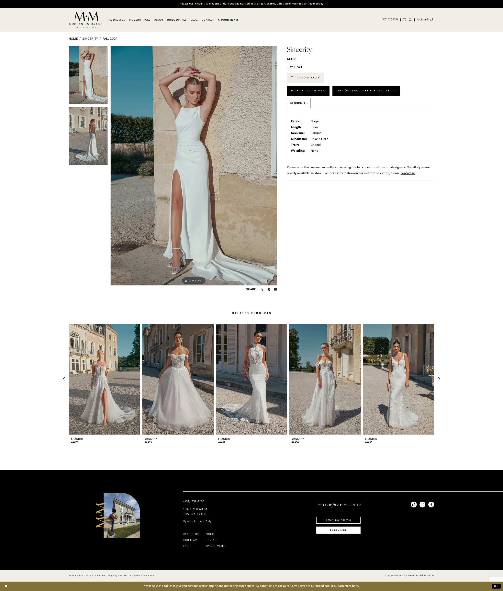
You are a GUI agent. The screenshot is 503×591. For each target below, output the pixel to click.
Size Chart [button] (295, 67)
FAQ (185, 546)
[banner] (86, 20)
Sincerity (90, 38)
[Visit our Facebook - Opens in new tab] (431, 504)
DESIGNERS (191, 534)
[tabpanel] (88, 76)
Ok (496, 586)
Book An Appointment (308, 90)
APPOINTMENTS (216, 546)
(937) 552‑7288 (194, 501)
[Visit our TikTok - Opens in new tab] (414, 504)
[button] (425, 20)
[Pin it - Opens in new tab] (269, 289)
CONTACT (212, 540)
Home (73, 38)
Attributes (298, 103)
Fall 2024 (110, 38)
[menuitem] (389, 20)
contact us (408, 173)
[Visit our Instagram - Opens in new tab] (422, 504)
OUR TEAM (190, 540)
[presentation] (104, 379)
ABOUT (210, 534)
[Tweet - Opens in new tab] (262, 289)
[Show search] (411, 20)
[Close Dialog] (6, 586)
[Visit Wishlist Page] (404, 20)
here (355, 586)
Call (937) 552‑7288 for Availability (366, 90)
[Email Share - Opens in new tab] (275, 289)
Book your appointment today (304, 4)
